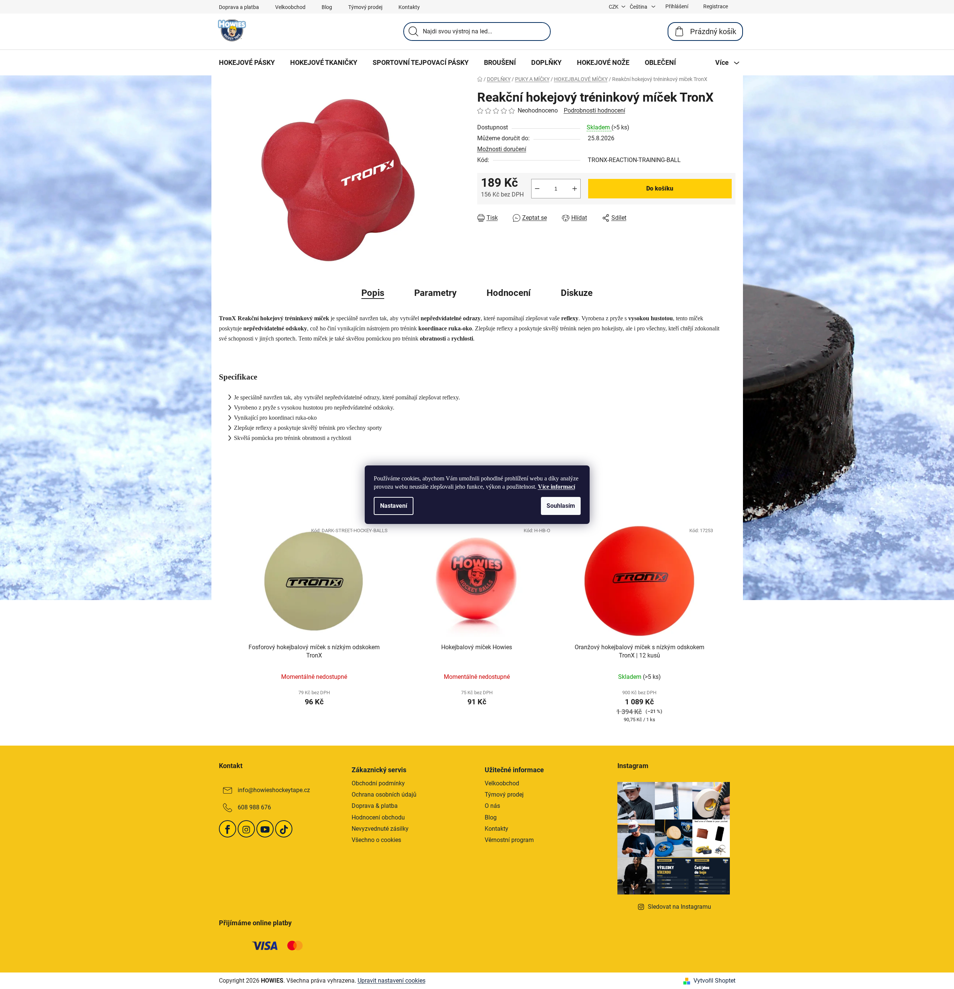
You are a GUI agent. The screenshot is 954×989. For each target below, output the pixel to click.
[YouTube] (265, 828)
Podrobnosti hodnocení (594, 110)
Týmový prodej (365, 7)
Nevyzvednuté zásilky (380, 828)
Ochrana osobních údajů (384, 794)
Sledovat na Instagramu (679, 906)
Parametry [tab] (435, 293)
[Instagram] (246, 828)
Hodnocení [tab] (509, 293)
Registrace (715, 6)
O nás (492, 805)
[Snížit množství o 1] (537, 188)
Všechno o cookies (376, 839)
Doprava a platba (239, 7)
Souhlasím (561, 505)
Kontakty (409, 7)
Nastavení (393, 505)
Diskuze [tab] (577, 293)
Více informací (556, 486)
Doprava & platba (375, 805)
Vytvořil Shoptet (714, 980)
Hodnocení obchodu (378, 817)
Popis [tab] (372, 293)
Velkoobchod (290, 7)
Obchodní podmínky (378, 783)
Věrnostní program (509, 839)
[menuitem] (246, 62)
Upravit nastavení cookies (391, 980)
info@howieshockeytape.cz (274, 790)
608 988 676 (254, 807)
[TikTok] (283, 828)
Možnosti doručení (501, 149)
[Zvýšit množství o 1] (574, 188)
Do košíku (659, 188)
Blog (327, 7)
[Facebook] (227, 828)
